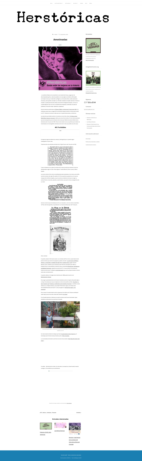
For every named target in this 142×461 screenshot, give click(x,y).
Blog (86, 3)
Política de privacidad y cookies (93, 141)
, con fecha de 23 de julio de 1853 (66, 109)
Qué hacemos (67, 3)
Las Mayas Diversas (59, 430)
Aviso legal (88, 138)
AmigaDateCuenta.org (91, 93)
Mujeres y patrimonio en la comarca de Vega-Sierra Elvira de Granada (93, 126)
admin (56, 34)
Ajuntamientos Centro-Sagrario (68, 334)
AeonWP (80, 457)
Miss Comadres (65, 335)
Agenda (81, 3)
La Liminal (65, 294)
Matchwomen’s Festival (46, 277)
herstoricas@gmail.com (89, 109)
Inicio (51, 3)
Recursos (75, 3)
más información (59, 270)
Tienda (90, 3)
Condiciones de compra (91, 144)
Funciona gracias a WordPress (65, 457)
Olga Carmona (69, 403)
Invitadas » (78, 412)
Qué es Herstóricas (58, 3)
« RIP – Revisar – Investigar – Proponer (48, 412)
